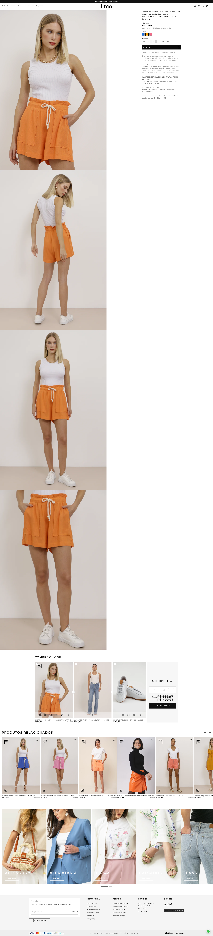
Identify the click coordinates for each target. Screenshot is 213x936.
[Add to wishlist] (37, 740)
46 (168, 41)
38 (149, 41)
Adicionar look (163, 706)
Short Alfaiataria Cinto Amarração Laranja (97, 796)
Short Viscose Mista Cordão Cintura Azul (19, 796)
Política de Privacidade (121, 903)
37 (134, 715)
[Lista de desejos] (203, 6)
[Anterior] (205, 732)
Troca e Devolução (119, 912)
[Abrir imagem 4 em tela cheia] (53, 570)
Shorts (161, 11)
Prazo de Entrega (119, 915)
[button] (208, 6)
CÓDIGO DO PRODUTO (169, 53)
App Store (90, 915)
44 (163, 41)
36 (144, 41)
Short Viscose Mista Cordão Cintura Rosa (58, 796)
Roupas (21, 6)
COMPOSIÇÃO (156, 53)
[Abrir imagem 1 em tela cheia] (53, 90)
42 (158, 41)
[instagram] (165, 904)
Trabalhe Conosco (93, 909)
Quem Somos (92, 903)
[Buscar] (195, 6)
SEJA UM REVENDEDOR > (174, 910)
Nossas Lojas (91, 906)
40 (153, 41)
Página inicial (146, 11)
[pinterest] (171, 904)
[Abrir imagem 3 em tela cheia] (53, 410)
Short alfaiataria (170, 11)
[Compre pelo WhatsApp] (208, 931)
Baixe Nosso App (93, 912)
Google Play (91, 919)
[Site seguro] (169, 933)
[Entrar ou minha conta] (199, 6)
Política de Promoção (120, 906)
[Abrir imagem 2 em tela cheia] (53, 250)
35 (123, 715)
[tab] (104, 886)
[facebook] (168, 904)
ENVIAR (75, 911)
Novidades (11, 6)
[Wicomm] (180, 933)
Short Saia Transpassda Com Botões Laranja (135, 796)
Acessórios (29, 6)
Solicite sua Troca (119, 909)
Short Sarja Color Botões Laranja (170, 796)
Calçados (39, 6)
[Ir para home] (106, 6)
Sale (4, 6)
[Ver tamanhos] (6, 790)
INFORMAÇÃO (146, 53)
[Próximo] (210, 732)
